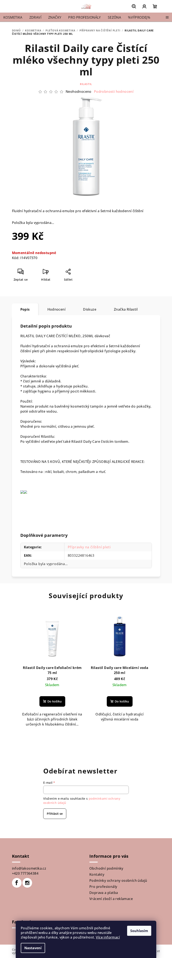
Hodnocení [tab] (56, 309)
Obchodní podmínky (106, 868)
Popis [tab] (25, 309)
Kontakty (96, 874)
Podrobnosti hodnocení (113, 91)
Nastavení (33, 948)
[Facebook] (17, 883)
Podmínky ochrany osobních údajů (118, 880)
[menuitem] (13, 17)
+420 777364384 (25, 873)
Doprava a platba (103, 892)
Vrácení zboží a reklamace (111, 898)
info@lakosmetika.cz (29, 868)
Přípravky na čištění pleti (89, 547)
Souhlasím (139, 930)
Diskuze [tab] (89, 309)
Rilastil (86, 84)
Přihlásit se (55, 814)
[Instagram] (27, 883)
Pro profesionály (103, 886)
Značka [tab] (126, 309)
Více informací (108, 937)
